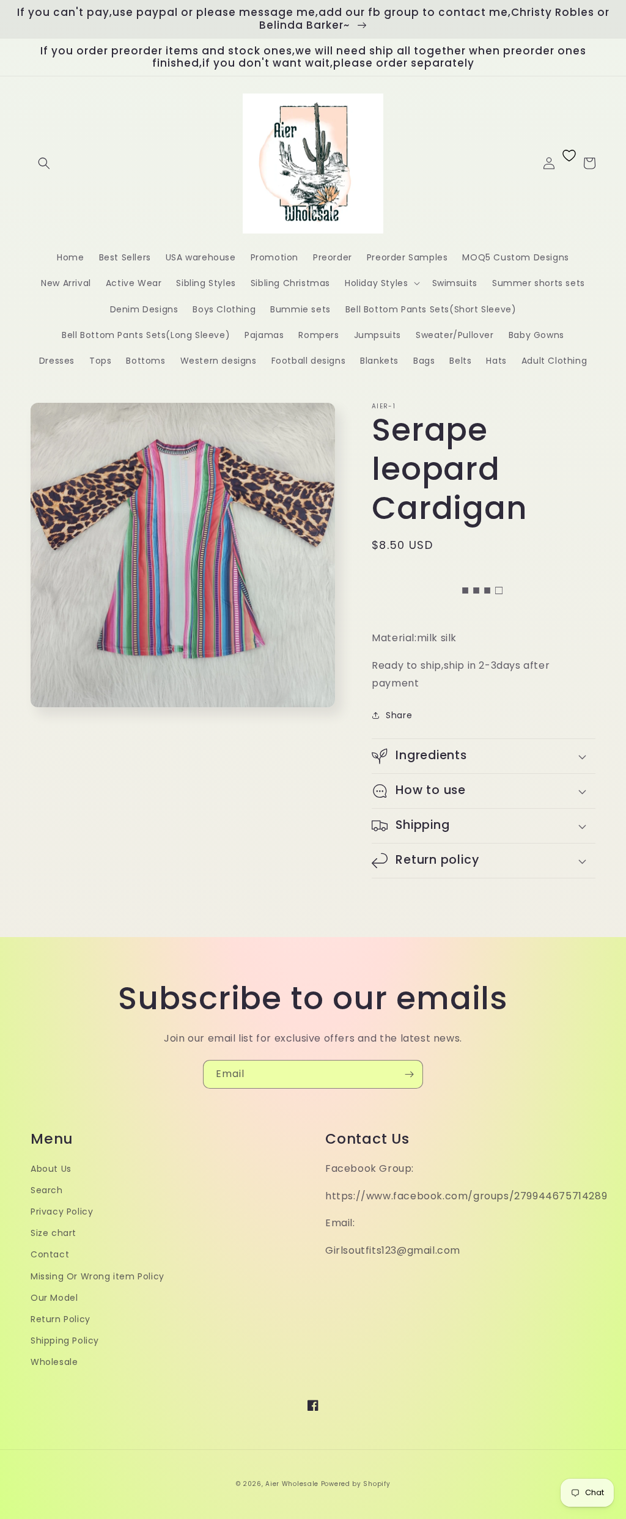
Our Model (54, 1298)
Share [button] (399, 715)
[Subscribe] (409, 1074)
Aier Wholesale (292, 1483)
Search (47, 1190)
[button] (44, 163)
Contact (50, 1254)
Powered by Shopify (356, 1483)
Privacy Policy (62, 1211)
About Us (51, 1169)
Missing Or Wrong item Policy (97, 1276)
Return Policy (60, 1319)
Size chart (53, 1233)
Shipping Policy (65, 1340)
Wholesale (54, 1362)
